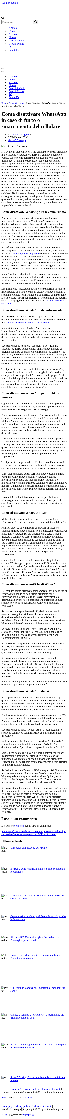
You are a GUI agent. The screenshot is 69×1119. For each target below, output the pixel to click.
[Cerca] (2, 18)
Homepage (16, 1089)
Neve (4, 1097)
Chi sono (45, 1089)
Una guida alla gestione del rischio (28, 847)
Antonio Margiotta (20, 134)
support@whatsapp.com (26, 253)
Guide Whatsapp (16, 103)
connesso (19, 825)
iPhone (12, 31)
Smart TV (14, 50)
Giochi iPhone (16, 43)
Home (4, 103)
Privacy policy (31, 1089)
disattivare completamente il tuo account (28, 322)
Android (13, 28)
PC (10, 46)
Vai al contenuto (9, 2)
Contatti (56, 1089)
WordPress (28, 1097)
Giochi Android (17, 40)
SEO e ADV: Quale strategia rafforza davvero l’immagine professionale (34, 939)
